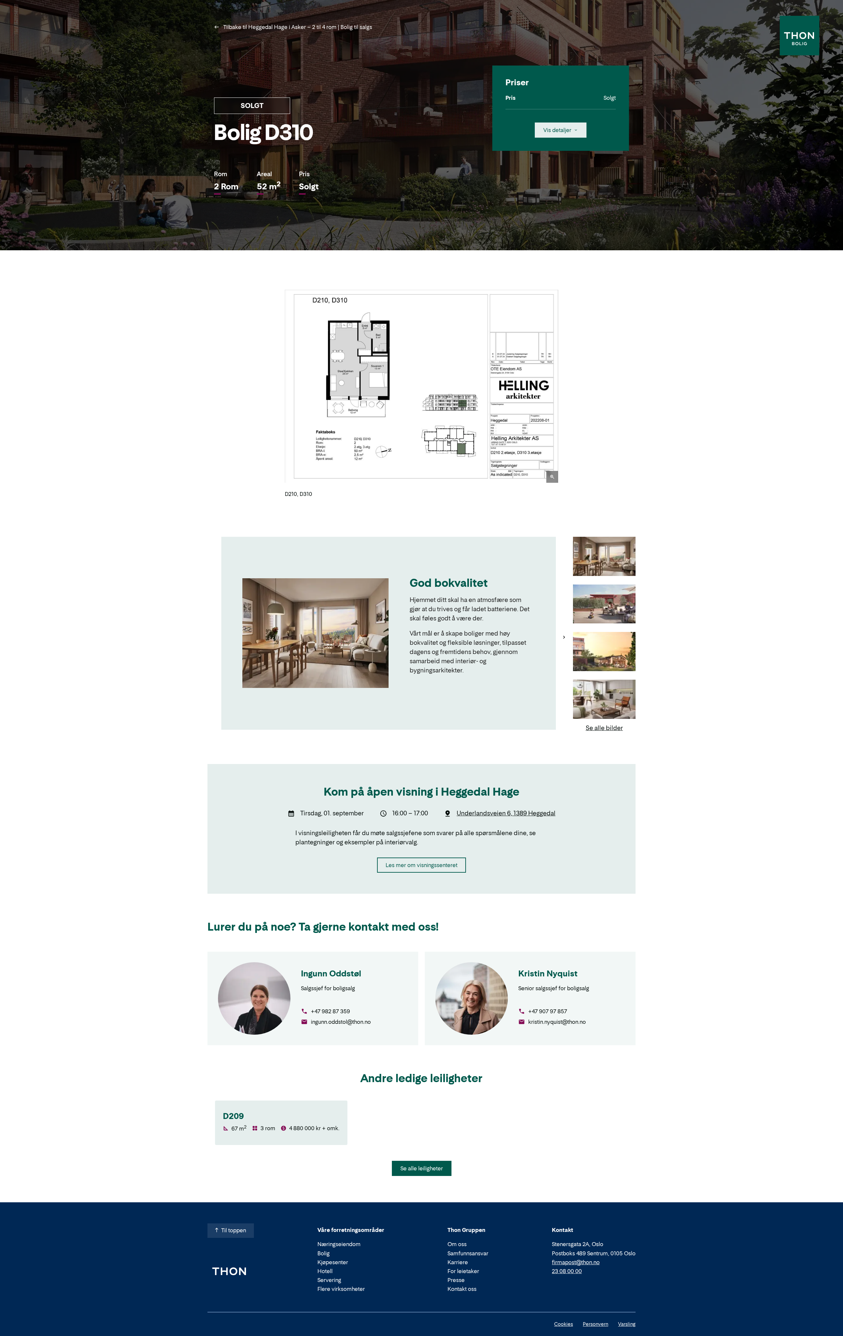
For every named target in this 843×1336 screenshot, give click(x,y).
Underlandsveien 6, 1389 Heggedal (506, 813)
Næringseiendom (339, 1244)
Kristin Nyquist (548, 973)
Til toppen (233, 1230)
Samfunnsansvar (468, 1253)
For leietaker (463, 1271)
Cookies (563, 1324)
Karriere (458, 1262)
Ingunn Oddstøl (331, 973)
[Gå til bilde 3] (604, 652)
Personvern (595, 1324)
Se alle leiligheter (421, 1168)
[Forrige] (276, 393)
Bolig (323, 1253)
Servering (329, 1280)
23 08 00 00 (567, 1271)
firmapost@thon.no (576, 1262)
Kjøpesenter (332, 1262)
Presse (456, 1280)
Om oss (457, 1244)
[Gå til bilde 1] (604, 557)
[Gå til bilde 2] (604, 605)
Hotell (325, 1271)
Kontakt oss (462, 1289)
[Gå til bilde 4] (604, 700)
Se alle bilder (604, 727)
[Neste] (566, 393)
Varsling (627, 1324)
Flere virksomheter (341, 1289)
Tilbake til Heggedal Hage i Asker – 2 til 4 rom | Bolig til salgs (297, 27)
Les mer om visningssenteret (421, 865)
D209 (233, 1116)
